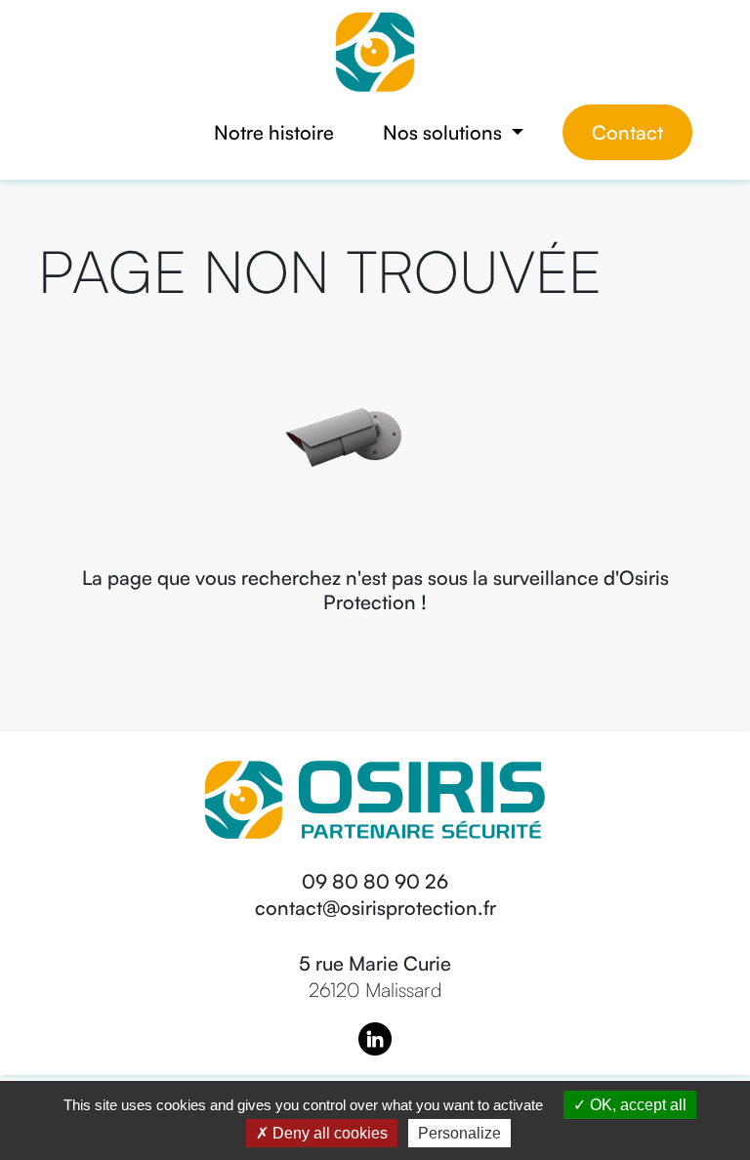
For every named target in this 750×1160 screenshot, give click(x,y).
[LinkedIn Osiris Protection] (375, 1036)
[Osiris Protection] (375, 50)
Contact (627, 132)
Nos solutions (445, 132)
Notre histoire (274, 132)
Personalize (459, 1133)
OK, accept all (636, 1105)
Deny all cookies (328, 1133)
